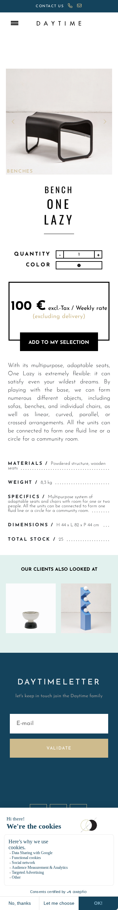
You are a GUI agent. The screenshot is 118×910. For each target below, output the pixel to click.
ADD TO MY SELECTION (59, 342)
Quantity (32, 254)
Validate (59, 748)
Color (38, 265)
